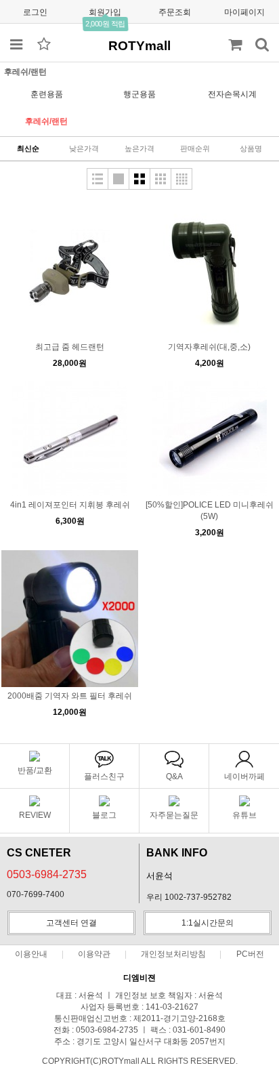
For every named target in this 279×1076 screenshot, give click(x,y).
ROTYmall (139, 46)
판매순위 (195, 148)
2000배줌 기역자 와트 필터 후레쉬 (69, 696)
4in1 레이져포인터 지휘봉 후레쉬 (70, 505)
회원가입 (105, 12)
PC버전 (250, 954)
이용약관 (94, 954)
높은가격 (139, 148)
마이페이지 (244, 12)
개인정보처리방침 (173, 954)
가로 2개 (139, 179)
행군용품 (139, 94)
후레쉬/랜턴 (46, 121)
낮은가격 (84, 148)
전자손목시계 (232, 94)
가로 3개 (160, 179)
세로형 (97, 179)
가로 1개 (118, 179)
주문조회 (174, 12)
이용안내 (31, 954)
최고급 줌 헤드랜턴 (69, 347)
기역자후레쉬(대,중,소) (209, 347)
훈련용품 (46, 94)
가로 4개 (181, 179)
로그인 (35, 12)
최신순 (28, 148)
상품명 (251, 148)
